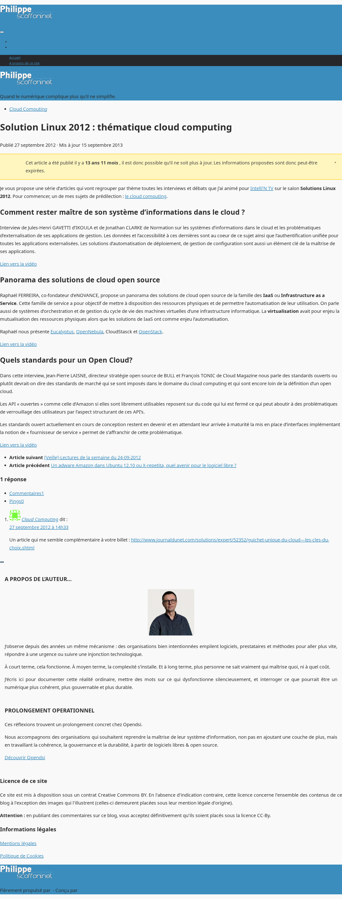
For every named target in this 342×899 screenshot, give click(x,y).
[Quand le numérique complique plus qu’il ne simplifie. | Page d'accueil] (27, 18)
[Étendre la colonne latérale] (2, 562)
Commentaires (26, 493)
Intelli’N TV (261, 188)
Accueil (14, 42)
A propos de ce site (24, 47)
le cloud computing (145, 196)
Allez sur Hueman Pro (102, 890)
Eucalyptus (62, 331)
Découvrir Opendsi (25, 757)
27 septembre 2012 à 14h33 (38, 527)
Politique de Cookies (22, 856)
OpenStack (150, 331)
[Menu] (2, 32)
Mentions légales (18, 843)
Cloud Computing (28, 109)
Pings (16, 501)
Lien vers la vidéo (18, 264)
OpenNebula (89, 331)
